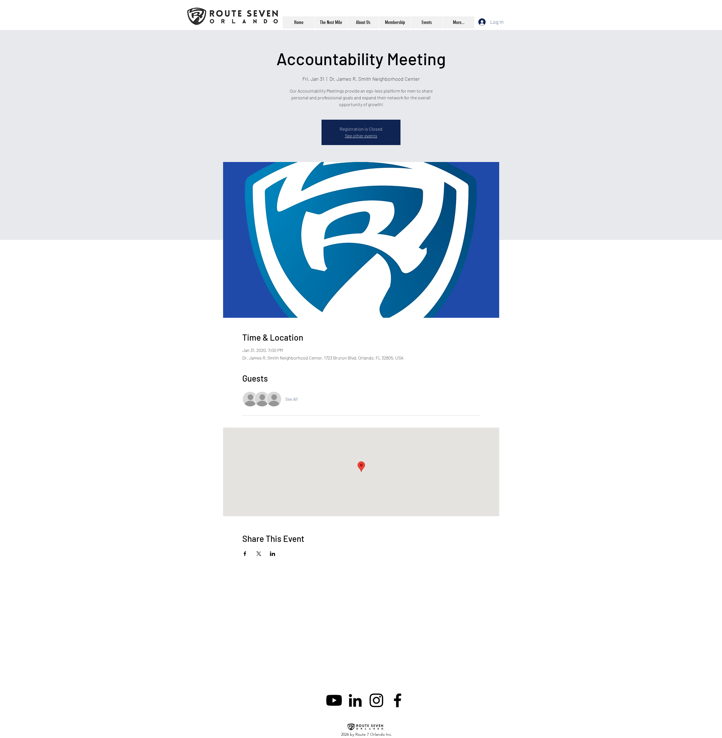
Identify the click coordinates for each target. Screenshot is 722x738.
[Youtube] (334, 700)
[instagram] (376, 700)
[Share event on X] (258, 553)
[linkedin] (355, 700)
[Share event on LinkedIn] (272, 553)
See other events (361, 135)
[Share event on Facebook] (245, 553)
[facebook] (397, 700)
